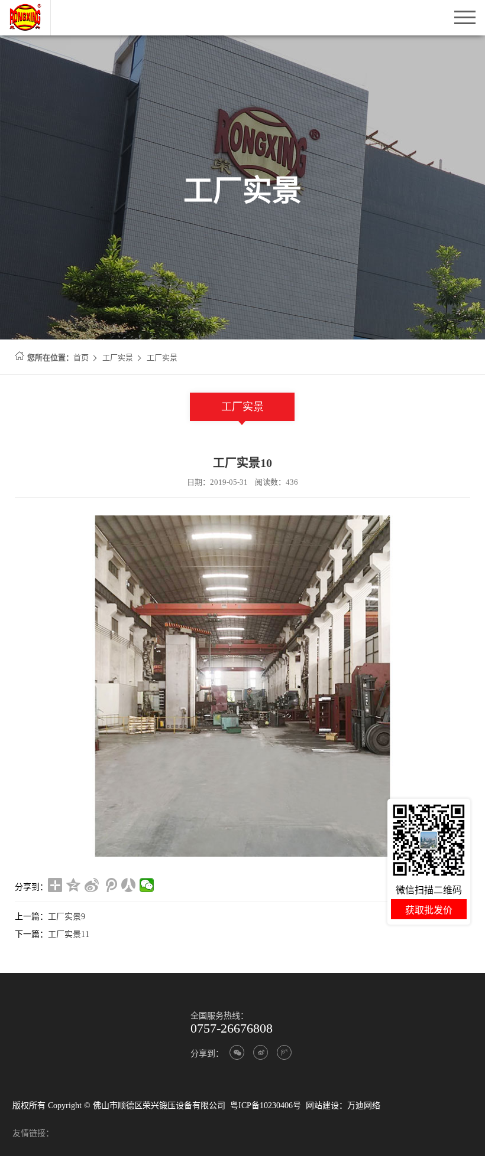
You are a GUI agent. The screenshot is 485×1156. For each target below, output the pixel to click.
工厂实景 (117, 357)
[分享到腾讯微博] (110, 885)
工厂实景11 (68, 934)
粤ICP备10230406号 (265, 1105)
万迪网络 (363, 1105)
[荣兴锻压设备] (30, 7)
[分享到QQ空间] (73, 885)
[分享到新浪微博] (92, 885)
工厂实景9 (66, 916)
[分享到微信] (147, 885)
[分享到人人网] (128, 885)
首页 (81, 357)
